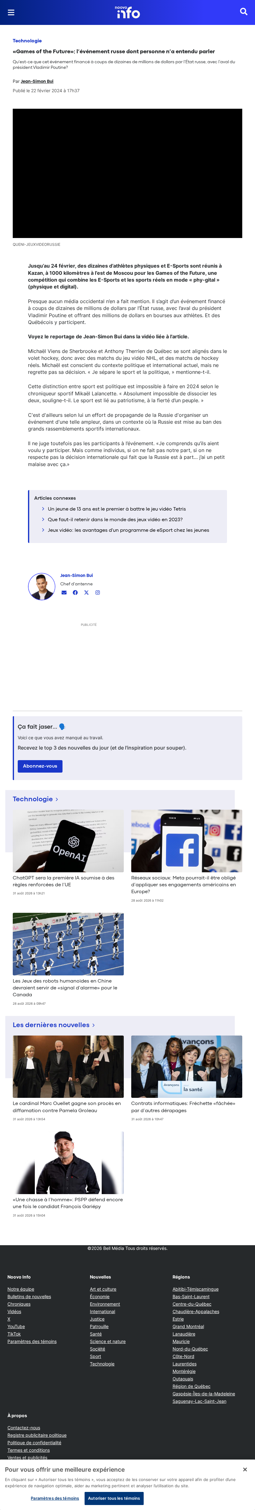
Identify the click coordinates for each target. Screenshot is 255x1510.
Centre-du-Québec (192, 1304)
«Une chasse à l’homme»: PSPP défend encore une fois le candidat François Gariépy (68, 1203)
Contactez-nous (23, 1427)
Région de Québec (192, 1386)
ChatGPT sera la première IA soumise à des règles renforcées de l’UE (63, 881)
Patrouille (99, 1326)
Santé (96, 1333)
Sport (95, 1356)
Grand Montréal (188, 1326)
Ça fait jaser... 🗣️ (42, 727)
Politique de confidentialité (34, 1442)
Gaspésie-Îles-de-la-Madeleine (204, 1393)
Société (97, 1348)
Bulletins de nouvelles (29, 1296)
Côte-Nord (183, 1356)
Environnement (105, 1304)
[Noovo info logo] (127, 12)
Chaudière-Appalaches (196, 1311)
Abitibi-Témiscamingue (196, 1289)
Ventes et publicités (27, 1457)
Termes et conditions (28, 1450)
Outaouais (183, 1378)
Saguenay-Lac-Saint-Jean (199, 1401)
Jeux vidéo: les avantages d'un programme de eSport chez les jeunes (128, 530)
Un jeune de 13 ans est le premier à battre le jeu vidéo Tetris (117, 509)
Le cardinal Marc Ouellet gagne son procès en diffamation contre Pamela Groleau (67, 1107)
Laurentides (185, 1363)
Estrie (178, 1319)
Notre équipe (20, 1289)
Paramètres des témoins (32, 1341)
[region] (127, 1485)
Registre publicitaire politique (37, 1435)
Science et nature (108, 1341)
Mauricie (181, 1341)
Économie (99, 1296)
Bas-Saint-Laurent (191, 1296)
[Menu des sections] (11, 12)
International (102, 1311)
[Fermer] (245, 1469)
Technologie (27, 41)
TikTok (14, 1333)
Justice (97, 1319)
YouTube (16, 1326)
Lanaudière (184, 1333)
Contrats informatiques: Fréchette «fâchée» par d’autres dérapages (183, 1107)
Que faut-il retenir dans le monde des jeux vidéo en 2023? (115, 520)
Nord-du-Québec (190, 1348)
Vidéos (14, 1311)
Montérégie (184, 1371)
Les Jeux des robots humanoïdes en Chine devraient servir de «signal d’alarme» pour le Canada (65, 988)
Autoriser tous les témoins (114, 1498)
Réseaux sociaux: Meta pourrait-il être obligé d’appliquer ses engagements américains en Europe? (183, 885)
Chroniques (18, 1304)
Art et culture (103, 1289)
